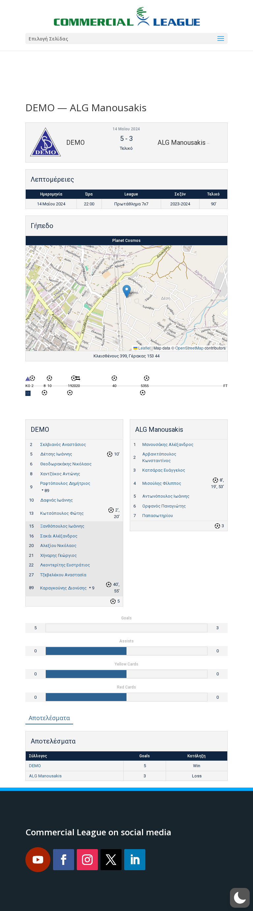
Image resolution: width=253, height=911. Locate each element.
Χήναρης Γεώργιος (58, 555)
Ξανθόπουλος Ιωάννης (62, 526)
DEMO (35, 765)
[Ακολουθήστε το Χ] (111, 859)
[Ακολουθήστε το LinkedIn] (134, 859)
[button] (127, 291)
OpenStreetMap (189, 348)
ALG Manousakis (45, 775)
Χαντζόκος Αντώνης (60, 473)
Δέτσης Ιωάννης (56, 454)
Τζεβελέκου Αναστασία (63, 574)
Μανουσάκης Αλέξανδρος (167, 444)
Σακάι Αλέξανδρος (58, 536)
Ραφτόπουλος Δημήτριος (65, 483)
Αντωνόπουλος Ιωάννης (165, 496)
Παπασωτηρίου (157, 515)
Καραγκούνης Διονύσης (63, 588)
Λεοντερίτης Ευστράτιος (65, 564)
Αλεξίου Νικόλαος (58, 545)
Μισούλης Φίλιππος (161, 483)
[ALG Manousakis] (28, 394)
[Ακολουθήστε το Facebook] (63, 859)
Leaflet (144, 348)
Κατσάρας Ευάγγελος (163, 470)
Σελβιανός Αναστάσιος (63, 444)
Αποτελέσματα (49, 718)
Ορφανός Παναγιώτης (164, 506)
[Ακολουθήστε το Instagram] (87, 859)
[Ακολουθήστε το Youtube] (37, 859)
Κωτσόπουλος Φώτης (62, 513)
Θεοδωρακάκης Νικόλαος (66, 463)
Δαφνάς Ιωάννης (56, 500)
